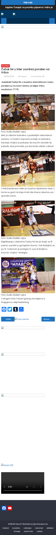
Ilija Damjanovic (40, 524)
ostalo (40, 531)
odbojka (27, 528)
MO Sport (22, 76)
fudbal (6, 528)
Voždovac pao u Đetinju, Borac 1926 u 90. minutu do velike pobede (10, 319)
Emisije (17, 531)
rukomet (39, 528)
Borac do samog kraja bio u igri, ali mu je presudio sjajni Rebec (49, 319)
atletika (50, 528)
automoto (28, 531)
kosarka (5, 66)
